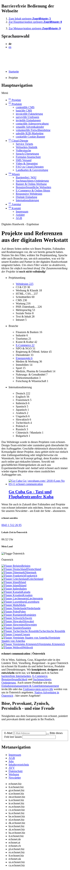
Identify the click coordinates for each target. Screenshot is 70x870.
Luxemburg (32, 601)
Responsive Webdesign (29, 193)
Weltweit (28, 647)
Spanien (26, 627)
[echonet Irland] (10, 582)
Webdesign (24, 283)
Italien (23, 588)
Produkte (15, 104)
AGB (19, 218)
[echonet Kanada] (11, 591)
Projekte (15, 100)
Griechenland (35, 578)
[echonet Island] (10, 585)
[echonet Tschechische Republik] (20, 631)
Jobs (11, 761)
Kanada (26, 591)
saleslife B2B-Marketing (29, 133)
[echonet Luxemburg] (13, 601)
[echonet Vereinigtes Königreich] (20, 644)
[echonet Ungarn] (11, 634)
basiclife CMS (24, 110)
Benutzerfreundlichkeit (14, 679)
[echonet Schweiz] (11, 618)
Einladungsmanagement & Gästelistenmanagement (30, 685)
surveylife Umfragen (27, 117)
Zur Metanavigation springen (35, 28)
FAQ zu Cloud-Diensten (30, 166)
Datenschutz (16, 771)
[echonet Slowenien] (13, 624)
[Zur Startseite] (9, 56)
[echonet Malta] (10, 605)
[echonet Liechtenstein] (14, 598)
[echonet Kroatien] (12, 595)
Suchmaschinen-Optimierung (32, 180)
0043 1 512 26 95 (11, 525)
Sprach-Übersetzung (27, 153)
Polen (22, 611)
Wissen (14, 174)
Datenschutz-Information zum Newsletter (24, 725)
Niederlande (33, 608)
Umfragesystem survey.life (38, 689)
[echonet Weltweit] (12, 647)
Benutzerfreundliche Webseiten (33, 187)
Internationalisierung (27, 200)
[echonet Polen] (10, 611)
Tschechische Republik (52, 631)
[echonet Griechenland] (14, 578)
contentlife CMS (25, 107)
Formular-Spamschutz (28, 156)
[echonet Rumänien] (12, 614)
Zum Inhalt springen (30, 18)
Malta (22, 605)
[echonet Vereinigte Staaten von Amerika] (25, 637)
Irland (22, 582)
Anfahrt (20, 214)
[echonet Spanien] (11, 627)
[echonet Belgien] (11, 565)
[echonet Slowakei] (12, 621)
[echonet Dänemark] (13, 572)
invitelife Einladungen (28, 120)
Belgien (26, 565)
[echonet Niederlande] (14, 608)
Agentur (15, 204)
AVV (12, 767)
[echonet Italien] (10, 588)
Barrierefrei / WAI (26, 177)
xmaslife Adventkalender (30, 126)
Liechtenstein (35, 598)
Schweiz (27, 618)
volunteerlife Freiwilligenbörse (33, 130)
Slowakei (28, 621)
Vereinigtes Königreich (52, 644)
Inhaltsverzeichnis (19, 764)
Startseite (14, 71)
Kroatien (27, 595)
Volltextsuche (23, 150)
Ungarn (25, 634)
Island (23, 585)
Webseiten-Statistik (26, 147)
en (10, 47)
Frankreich (31, 575)
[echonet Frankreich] (13, 575)
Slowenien (31, 624)
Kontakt (15, 208)
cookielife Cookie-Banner (30, 136)
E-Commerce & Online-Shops (33, 190)
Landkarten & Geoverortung (32, 170)
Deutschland (34, 569)
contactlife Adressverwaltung (32, 123)
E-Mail (8, 733)
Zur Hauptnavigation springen (35, 21)
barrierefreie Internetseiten (16, 676)
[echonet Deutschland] (14, 569)
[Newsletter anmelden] (47, 734)
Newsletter (15, 777)
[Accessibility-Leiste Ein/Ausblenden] (2, 65)
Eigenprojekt (24, 358)
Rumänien (30, 614)
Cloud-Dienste (18, 140)
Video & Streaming (27, 163)
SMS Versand (23, 160)
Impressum (22, 211)
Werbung (14, 774)
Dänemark (30, 572)
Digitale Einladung (26, 197)
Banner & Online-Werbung (31, 183)
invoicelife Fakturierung (29, 113)
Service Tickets (24, 143)
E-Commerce (25, 345)
